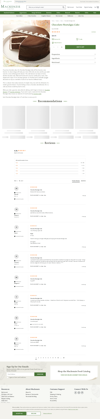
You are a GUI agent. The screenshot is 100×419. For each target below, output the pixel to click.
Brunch (67, 12)
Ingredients (56, 58)
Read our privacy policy (73, 409)
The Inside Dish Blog (31, 396)
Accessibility (53, 400)
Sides (58, 12)
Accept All (19, 413)
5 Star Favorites (32, 16)
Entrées (48, 12)
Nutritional (56, 62)
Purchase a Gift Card (6, 394)
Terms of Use (53, 398)
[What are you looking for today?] (63, 7)
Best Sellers (19, 16)
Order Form (4, 400)
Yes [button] (39, 195)
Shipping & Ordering (55, 394)
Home (53, 20)
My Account (4, 392)
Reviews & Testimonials (32, 394)
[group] (22, 151)
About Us (28, 392)
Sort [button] (15, 180)
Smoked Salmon (9, 12)
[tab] (76, 181)
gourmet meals (37, 94)
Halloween (70, 16)
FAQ (51, 392)
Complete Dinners (46, 16)
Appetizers (23, 12)
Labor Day (81, 16)
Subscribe (40, 374)
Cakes (61, 20)
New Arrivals (59, 16)
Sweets (77, 12)
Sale (94, 12)
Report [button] (42, 195)
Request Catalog (5, 398)
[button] (96, 7)
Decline (33, 413)
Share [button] (45, 195)
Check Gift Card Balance (7, 396)
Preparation (56, 54)
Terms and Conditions (20, 377)
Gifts (86, 12)
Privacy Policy (53, 396)
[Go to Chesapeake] (20, 1)
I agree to (17, 377)
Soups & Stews (36, 12)
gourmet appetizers (15, 92)
